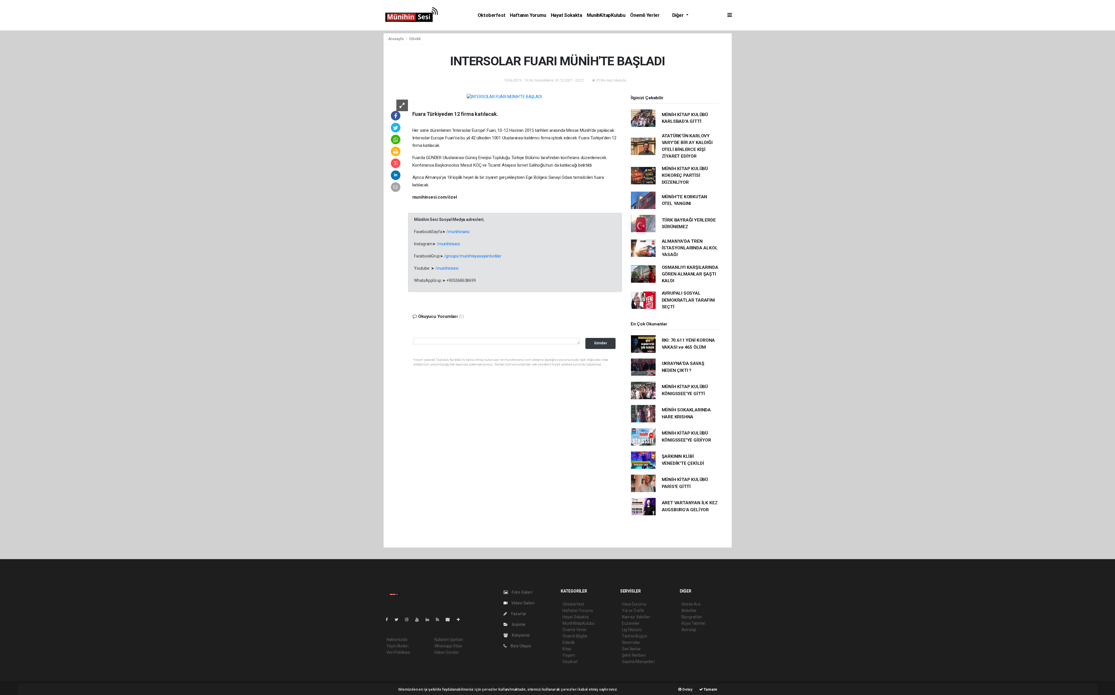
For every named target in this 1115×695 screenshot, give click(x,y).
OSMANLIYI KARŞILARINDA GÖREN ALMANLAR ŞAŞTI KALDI (690, 274)
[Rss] (440, 619)
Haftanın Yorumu (528, 15)
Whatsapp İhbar (448, 646)
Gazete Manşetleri (638, 661)
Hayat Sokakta (566, 15)
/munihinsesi (458, 231)
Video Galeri (522, 603)
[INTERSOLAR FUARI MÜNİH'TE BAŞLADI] (504, 96)
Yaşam (568, 655)
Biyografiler (691, 617)
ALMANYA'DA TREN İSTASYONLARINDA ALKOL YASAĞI (690, 248)
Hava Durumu (634, 604)
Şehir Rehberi (634, 655)
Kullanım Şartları (448, 639)
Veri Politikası (398, 652)
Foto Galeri (522, 592)
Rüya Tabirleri (693, 623)
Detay (687, 689)
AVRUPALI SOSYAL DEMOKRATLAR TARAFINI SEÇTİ (688, 300)
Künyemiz (520, 635)
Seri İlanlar (631, 649)
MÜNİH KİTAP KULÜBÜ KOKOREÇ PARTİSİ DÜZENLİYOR (685, 175)
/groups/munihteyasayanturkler (472, 256)
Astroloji (688, 629)
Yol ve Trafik (633, 610)
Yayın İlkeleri (397, 646)
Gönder (600, 343)
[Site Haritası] (450, 619)
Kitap (566, 649)
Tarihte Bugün (634, 636)
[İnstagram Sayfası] (409, 619)
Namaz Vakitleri (636, 617)
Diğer (678, 15)
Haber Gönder (446, 652)
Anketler (689, 610)
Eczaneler (631, 623)
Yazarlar (518, 613)
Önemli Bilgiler (575, 636)
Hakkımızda (396, 639)
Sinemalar (631, 642)
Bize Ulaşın (520, 646)
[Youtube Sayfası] (419, 619)
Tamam (710, 689)
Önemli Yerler (645, 15)
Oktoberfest (492, 15)
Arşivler (518, 624)
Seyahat (570, 661)
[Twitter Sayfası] (399, 619)
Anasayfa (396, 39)
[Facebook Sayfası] (389, 619)
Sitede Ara (690, 604)
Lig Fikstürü (632, 629)
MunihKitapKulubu (606, 15)
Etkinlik (415, 39)
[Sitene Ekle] (461, 619)
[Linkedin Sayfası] (430, 619)
